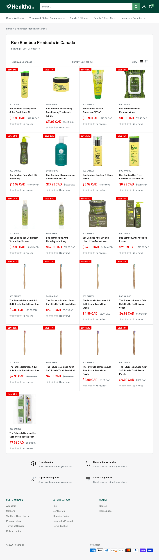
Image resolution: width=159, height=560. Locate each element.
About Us (11, 505)
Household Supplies (131, 17)
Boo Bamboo (15, 104)
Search (103, 505)
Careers (10, 510)
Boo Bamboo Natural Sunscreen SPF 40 (93, 110)
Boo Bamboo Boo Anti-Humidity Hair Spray (57, 239)
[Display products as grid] (141, 61)
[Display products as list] (146, 61)
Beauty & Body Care (104, 17)
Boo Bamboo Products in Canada (31, 28)
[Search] (136, 6)
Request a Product (63, 520)
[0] (150, 6)
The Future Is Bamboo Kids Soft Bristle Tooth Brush (22, 435)
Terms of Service (15, 525)
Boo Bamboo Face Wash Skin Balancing (23, 177)
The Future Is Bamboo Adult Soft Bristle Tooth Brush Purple (97, 370)
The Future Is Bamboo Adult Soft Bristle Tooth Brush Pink (24, 368)
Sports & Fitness (79, 17)
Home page (105, 510)
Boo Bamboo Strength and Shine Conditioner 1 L (22, 110)
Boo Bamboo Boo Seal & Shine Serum (98, 177)
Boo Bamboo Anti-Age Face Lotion (133, 239)
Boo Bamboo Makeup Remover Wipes (129, 110)
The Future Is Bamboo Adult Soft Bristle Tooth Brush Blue (24, 302)
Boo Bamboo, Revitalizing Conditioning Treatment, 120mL (59, 112)
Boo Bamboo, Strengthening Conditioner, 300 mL (60, 177)
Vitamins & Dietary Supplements (47, 17)
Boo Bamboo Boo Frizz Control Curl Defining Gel (131, 177)
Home (9, 28)
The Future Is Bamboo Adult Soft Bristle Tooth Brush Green (97, 304)
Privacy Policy (13, 520)
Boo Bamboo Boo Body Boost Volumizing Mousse (23, 239)
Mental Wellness (15, 17)
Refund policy (13, 530)
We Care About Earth (17, 515)
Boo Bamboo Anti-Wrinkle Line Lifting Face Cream (96, 239)
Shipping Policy (61, 515)
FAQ (55, 505)
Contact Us (59, 510)
